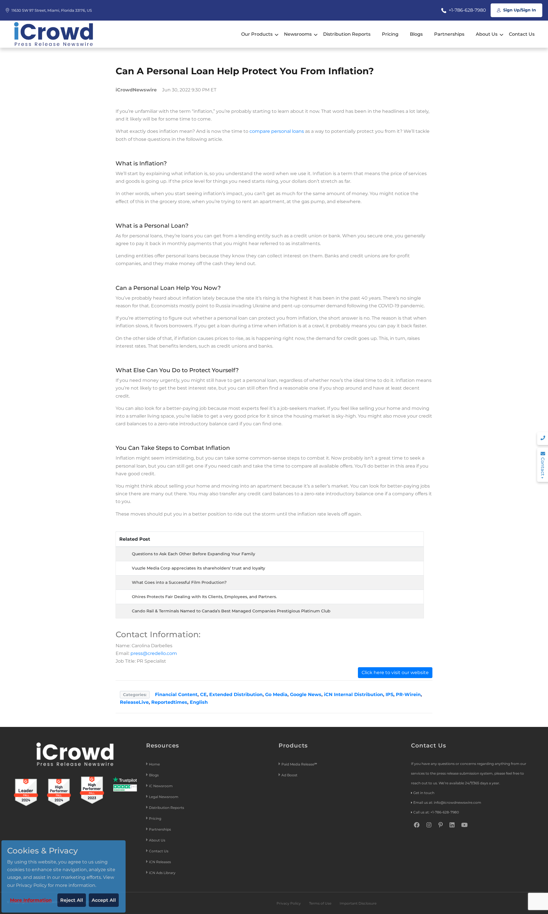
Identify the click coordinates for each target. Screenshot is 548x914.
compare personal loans (277, 131)
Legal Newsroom (164, 797)
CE (203, 694)
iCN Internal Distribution (353, 694)
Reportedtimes (169, 702)
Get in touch (423, 793)
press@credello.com (153, 653)
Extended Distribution (236, 694)
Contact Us (522, 34)
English (199, 702)
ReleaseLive (134, 702)
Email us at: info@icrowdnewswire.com (447, 802)
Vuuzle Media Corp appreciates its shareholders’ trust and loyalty (198, 568)
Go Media (276, 694)
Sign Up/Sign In (519, 10)
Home (154, 764)
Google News (305, 694)
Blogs (416, 34)
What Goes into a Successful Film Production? (179, 582)
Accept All (104, 900)
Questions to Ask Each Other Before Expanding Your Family (193, 553)
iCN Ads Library (162, 873)
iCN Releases (160, 862)
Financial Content (176, 694)
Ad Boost (289, 775)
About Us (486, 34)
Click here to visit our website (395, 672)
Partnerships (449, 34)
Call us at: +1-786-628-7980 (436, 812)
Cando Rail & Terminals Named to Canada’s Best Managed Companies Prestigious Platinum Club (231, 611)
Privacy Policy (289, 903)
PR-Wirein (408, 694)
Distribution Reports (346, 34)
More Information (31, 900)
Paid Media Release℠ (299, 764)
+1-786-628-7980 (467, 10)
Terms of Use (320, 903)
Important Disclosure (358, 903)
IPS (389, 694)
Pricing (390, 34)
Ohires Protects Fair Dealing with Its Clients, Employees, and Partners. (204, 596)
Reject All (71, 900)
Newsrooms (298, 34)
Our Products (257, 34)
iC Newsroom (161, 786)
